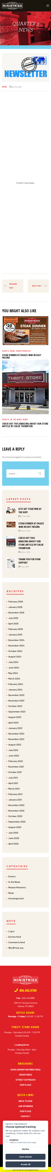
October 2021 (15, 772)
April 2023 (13, 722)
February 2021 (15, 794)
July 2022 (13, 750)
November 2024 (16, 645)
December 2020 (16, 805)
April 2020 (13, 843)
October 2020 (15, 816)
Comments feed (16, 942)
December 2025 (16, 612)
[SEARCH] (40, 473)
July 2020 (13, 832)
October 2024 (15, 651)
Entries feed (14, 936)
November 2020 (16, 810)
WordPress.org (15, 947)
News (4, 87)
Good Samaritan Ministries (25, 1069)
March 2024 (14, 678)
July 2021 (13, 777)
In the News (16, 419)
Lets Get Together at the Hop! (30, 510)
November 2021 (16, 766)
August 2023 (14, 717)
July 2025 (13, 618)
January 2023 (15, 728)
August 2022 (14, 744)
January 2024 (15, 689)
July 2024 (13, 662)
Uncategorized (23, 351)
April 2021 (13, 783)
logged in (18, 457)
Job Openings (25, 1106)
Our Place (25, 1085)
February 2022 (15, 761)
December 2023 (16, 695)
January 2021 (15, 799)
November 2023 (16, 700)
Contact (25, 1116)
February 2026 (15, 601)
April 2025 (13, 623)
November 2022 (16, 739)
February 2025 (15, 629)
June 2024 (13, 667)
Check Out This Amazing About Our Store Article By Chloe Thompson (25, 425)
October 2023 (15, 706)
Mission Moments (17, 887)
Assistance (25, 1074)
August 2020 (14, 827)
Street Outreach (25, 1079)
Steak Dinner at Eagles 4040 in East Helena (21, 356)
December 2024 (16, 640)
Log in (11, 931)
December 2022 (16, 733)
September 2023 (16, 711)
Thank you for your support (29, 560)
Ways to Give (25, 1101)
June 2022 (13, 755)
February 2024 (15, 684)
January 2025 (15, 634)
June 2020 (13, 838)
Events (5, 351)
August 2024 (14, 656)
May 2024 (13, 673)
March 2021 (14, 788)
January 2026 (15, 607)
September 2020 (17, 821)
